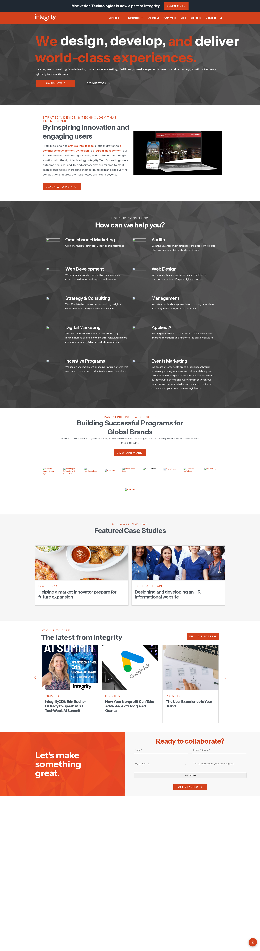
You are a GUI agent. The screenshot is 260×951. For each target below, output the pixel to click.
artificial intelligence (81, 145)
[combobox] (161, 763)
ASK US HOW (54, 83)
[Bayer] (130, 493)
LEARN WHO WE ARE (62, 186)
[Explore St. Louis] (190, 474)
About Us (154, 18)
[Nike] (110, 474)
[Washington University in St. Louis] (70, 474)
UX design (82, 150)
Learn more (176, 6)
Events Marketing (169, 361)
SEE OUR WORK (97, 83)
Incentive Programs (85, 361)
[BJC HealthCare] (90, 474)
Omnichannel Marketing (90, 240)
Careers (196, 18)
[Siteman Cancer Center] (49, 474)
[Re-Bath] (210, 474)
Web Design (164, 269)
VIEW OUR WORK (130, 452)
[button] (116, 18)
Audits (158, 240)
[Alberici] (170, 474)
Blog (183, 18)
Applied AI (162, 327)
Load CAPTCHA (190, 775)
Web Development (84, 269)
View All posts (201, 636)
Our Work (170, 18)
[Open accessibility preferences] (253, 942)
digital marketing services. (104, 341)
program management (107, 150)
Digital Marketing (83, 327)
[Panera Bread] (128, 474)
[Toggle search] (221, 18)
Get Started (188, 787)
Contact (211, 18)
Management (165, 298)
